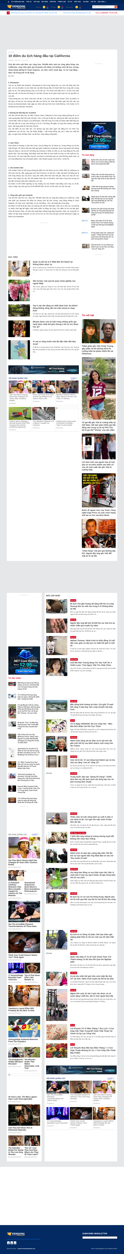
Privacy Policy (19, 1239)
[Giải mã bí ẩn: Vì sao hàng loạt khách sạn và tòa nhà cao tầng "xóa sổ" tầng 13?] (86, 246)
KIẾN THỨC (77, 1)
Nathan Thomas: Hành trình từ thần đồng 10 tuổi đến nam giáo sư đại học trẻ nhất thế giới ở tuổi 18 (92, 643)
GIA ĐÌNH (86, 1)
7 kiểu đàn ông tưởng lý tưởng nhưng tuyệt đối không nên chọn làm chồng (103, 188)
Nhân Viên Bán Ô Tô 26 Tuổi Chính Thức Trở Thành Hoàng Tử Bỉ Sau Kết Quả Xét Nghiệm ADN (90, 959)
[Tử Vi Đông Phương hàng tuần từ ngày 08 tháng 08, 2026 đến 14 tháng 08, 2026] (12, 800)
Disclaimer (37, 1239)
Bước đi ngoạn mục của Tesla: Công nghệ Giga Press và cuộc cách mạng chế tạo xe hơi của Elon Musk (99, 512)
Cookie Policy (10, 1239)
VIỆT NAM (37, 1)
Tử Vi (72, 720)
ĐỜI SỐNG (45, 1)
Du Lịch (11, 52)
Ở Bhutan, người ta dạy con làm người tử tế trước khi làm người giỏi (54, 330)
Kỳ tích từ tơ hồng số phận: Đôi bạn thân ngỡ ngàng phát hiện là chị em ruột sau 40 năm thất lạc (92, 937)
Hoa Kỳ (73, 600)
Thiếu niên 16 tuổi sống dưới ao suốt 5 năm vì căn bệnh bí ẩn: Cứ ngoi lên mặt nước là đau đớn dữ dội (91, 819)
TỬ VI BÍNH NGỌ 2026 (17, 1)
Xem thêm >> (102, 1)
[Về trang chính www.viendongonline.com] (8, 2)
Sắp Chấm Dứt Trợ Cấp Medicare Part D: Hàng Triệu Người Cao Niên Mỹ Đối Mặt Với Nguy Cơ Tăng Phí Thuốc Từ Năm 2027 (28, 738)
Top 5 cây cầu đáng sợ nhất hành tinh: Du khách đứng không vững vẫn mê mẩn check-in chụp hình (55, 308)
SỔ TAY (70, 1)
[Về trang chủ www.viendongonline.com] (16, 6)
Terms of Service (29, 1239)
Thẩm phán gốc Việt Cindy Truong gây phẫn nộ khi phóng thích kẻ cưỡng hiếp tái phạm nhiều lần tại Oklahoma (69, 12)
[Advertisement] (62, 32)
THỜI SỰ (29, 1)
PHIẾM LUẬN (62, 1)
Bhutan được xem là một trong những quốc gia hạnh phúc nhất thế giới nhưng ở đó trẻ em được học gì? (55, 324)
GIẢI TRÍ (93, 1)
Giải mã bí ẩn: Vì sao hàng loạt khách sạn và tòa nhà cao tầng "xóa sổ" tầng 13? (102, 247)
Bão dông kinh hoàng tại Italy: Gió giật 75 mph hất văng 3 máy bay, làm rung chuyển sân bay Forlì (91, 707)
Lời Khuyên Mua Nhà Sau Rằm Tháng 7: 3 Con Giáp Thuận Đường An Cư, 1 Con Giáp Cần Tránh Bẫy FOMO (93, 1050)
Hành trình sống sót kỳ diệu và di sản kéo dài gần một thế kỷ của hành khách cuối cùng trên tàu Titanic (91, 743)
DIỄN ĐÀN (53, 1)
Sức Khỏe (74, 659)
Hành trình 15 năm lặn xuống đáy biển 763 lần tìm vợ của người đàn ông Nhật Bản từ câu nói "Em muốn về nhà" (91, 855)
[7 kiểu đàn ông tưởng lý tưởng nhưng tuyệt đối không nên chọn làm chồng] (86, 188)
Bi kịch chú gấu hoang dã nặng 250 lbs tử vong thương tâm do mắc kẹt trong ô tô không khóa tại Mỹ (92, 606)
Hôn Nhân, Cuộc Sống (78, 833)
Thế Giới (74, 701)
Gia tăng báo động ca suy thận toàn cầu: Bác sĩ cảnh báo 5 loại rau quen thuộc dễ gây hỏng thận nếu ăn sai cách (92, 875)
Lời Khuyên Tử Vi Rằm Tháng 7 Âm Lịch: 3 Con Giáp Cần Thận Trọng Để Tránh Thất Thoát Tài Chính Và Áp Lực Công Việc (92, 1031)
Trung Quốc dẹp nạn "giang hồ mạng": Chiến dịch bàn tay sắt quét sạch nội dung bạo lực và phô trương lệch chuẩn (92, 779)
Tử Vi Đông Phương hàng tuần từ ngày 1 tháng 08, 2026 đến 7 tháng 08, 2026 (28, 697)
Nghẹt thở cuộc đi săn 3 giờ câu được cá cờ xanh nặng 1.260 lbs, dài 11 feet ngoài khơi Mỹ (103, 162)
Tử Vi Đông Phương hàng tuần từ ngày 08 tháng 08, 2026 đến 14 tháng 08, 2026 (27, 800)
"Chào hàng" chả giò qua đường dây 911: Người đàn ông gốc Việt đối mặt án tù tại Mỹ (98, 553)
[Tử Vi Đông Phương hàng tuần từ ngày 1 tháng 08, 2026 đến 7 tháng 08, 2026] (12, 696)
